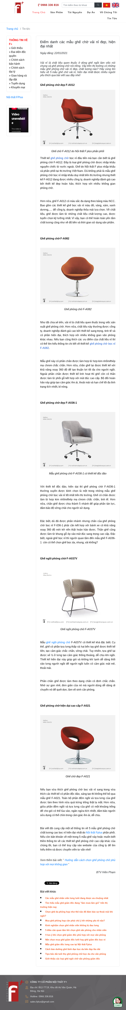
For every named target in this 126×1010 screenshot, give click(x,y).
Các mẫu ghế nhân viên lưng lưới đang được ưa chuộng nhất (76, 898)
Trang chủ (12, 28)
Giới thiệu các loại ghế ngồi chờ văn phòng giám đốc (72, 958)
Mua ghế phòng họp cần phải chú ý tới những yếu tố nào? (75, 920)
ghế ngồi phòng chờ (58, 642)
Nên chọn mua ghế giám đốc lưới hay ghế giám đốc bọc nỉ (75, 939)
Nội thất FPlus (14, 97)
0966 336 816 (50, 5)
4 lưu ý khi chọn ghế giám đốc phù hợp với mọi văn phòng (75, 935)
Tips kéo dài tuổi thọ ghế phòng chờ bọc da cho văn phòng (75, 954)
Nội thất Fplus (94, 832)
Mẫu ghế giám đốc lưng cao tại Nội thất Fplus (68, 944)
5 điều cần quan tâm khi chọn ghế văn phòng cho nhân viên (75, 930)
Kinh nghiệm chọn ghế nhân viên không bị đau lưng (72, 925)
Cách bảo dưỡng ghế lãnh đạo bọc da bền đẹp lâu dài (72, 949)
